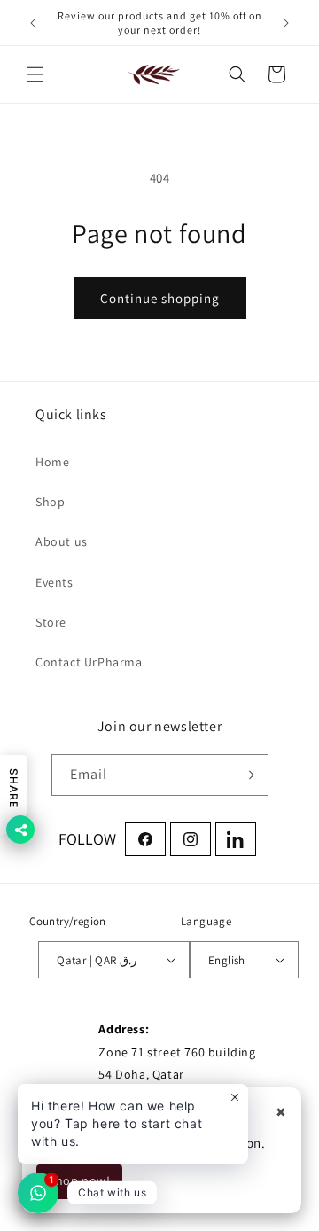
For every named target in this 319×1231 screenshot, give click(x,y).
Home (52, 462)
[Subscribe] (248, 775)
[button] (35, 74)
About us (61, 541)
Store (50, 622)
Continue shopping (160, 298)
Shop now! (79, 1180)
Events (54, 582)
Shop (50, 502)
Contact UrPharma (89, 662)
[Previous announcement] (32, 23)
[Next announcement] (286, 23)
